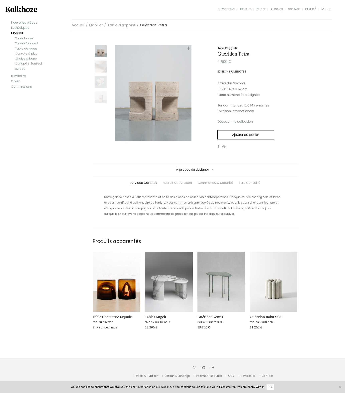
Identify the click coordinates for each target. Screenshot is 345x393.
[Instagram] (196, 367)
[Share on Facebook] (218, 147)
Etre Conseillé (249, 182)
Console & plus (26, 53)
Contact (294, 9)
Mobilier (17, 33)
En (330, 9)
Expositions (226, 9)
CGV (231, 376)
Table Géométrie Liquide (112, 316)
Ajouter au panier (245, 134)
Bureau (20, 69)
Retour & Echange (177, 376)
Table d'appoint (121, 25)
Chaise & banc (26, 58)
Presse (261, 9)
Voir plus (97, 328)
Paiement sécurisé (209, 376)
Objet (15, 81)
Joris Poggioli (227, 48)
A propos (277, 9)
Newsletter (248, 376)
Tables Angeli (155, 316)
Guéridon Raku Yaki (266, 316)
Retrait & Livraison (146, 376)
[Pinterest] (206, 367)
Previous (117, 93)
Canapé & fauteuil (28, 63)
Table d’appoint (27, 43)
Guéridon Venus (210, 316)
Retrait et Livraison (177, 182)
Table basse (24, 38)
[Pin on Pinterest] (224, 147)
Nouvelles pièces (24, 22)
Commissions (21, 86)
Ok (270, 386)
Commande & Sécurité (215, 182)
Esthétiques (20, 27)
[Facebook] (213, 367)
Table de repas (26, 48)
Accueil (78, 25)
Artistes (246, 9)
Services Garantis (143, 182)
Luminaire (18, 76)
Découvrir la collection (235, 121)
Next (189, 93)
